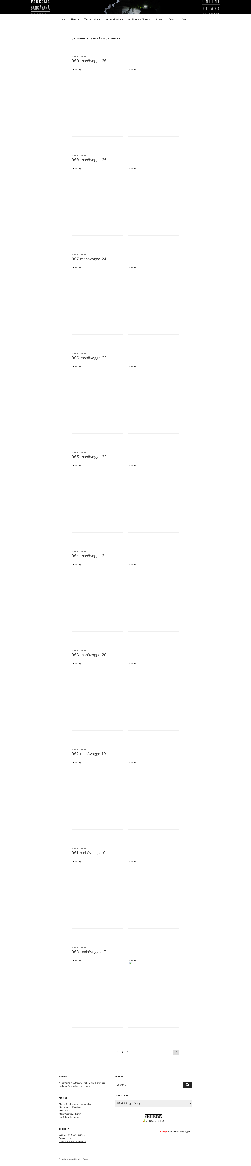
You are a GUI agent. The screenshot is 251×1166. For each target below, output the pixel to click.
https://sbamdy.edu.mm (70, 1114)
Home (62, 19)
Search (185, 19)
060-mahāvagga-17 (88, 952)
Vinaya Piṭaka (91, 19)
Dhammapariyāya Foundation (72, 1141)
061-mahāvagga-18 (88, 852)
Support (159, 19)
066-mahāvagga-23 (88, 358)
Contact (173, 19)
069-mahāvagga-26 (89, 61)
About (74, 19)
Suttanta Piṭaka (113, 19)
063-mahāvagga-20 (89, 655)
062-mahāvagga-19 (88, 754)
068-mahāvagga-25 (89, 160)
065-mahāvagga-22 (88, 457)
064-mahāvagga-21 (88, 556)
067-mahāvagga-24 (88, 259)
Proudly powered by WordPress (73, 1159)
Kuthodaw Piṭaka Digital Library (164, 1131)
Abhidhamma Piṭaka (138, 19)
